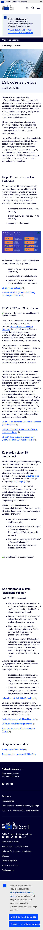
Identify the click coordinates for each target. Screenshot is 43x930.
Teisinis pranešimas (10, 865)
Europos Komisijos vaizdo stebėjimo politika (20, 810)
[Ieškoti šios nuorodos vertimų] (23, 288)
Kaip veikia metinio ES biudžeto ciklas (18, 698)
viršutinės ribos (32, 476)
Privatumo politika (9, 861)
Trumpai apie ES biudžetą (13, 749)
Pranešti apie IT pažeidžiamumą (15, 846)
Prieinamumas (8, 801)
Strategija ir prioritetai (12, 46)
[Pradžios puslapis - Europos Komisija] (8, 7)
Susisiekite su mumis (10, 842)
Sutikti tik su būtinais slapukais (25, 924)
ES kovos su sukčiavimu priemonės (17, 724)
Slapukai (5, 856)
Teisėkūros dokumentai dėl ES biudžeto (19, 754)
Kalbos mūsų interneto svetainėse (16, 851)
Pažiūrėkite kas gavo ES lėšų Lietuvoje (18, 719)
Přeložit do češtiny (15, 30)
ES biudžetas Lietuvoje (12, 288)
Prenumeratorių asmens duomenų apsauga (20, 805)
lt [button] (27, 7)
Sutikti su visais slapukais (23, 917)
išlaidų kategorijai (19, 481)
